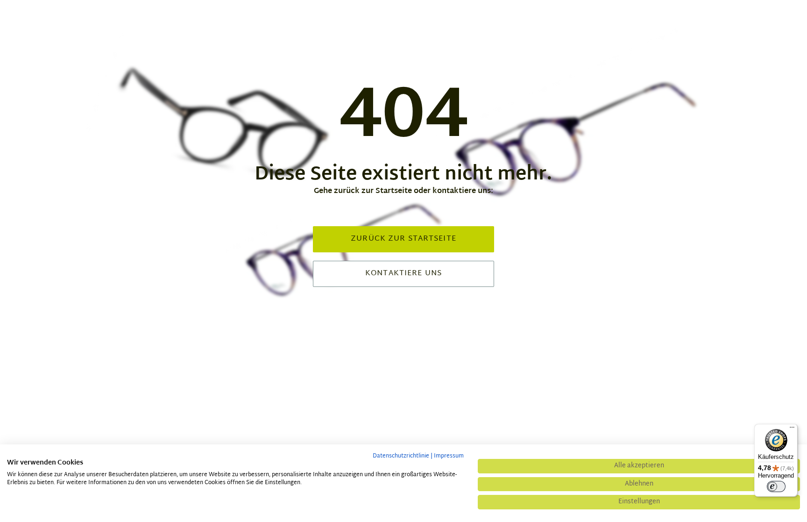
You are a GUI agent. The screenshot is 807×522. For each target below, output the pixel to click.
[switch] (776, 486)
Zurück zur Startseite (403, 239)
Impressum (449, 456)
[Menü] (792, 429)
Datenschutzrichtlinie (401, 456)
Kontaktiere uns (403, 273)
